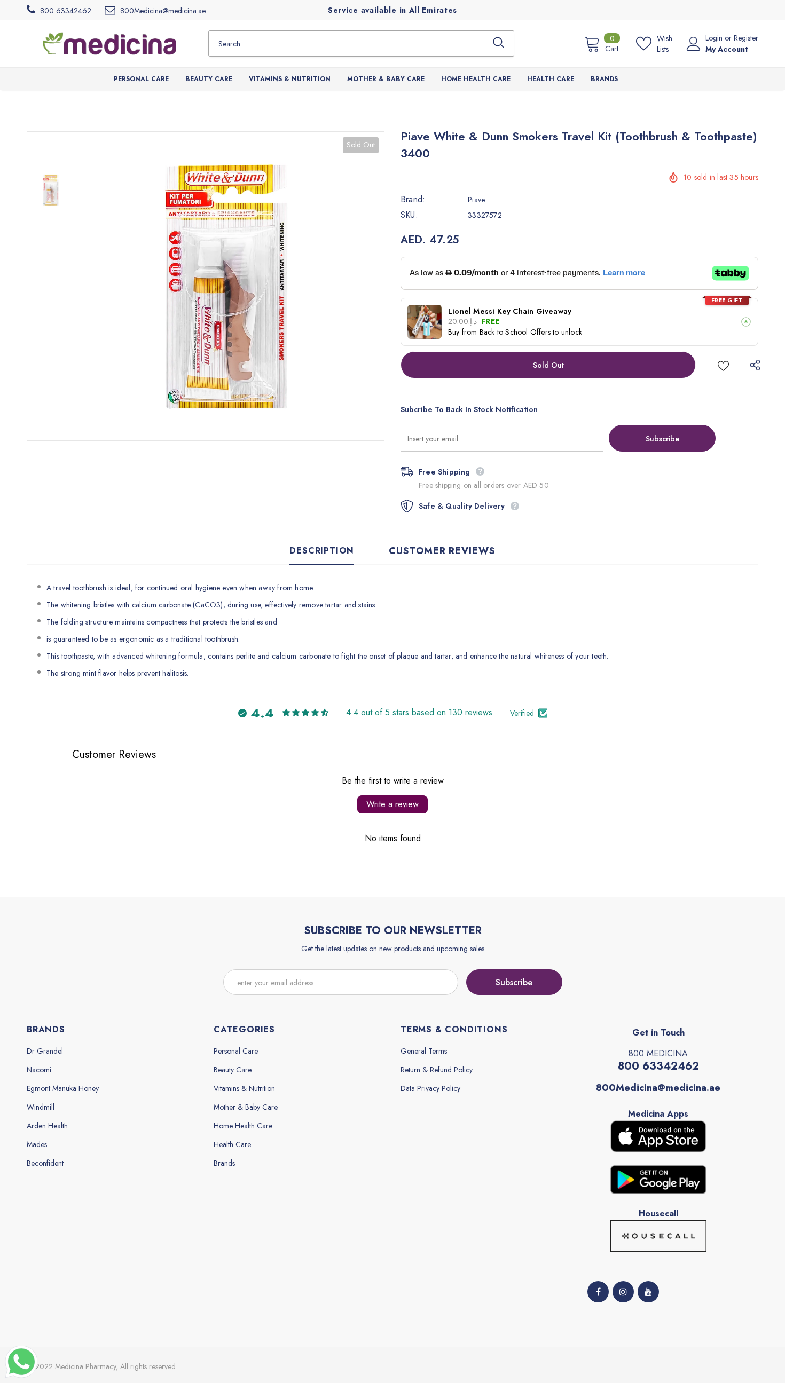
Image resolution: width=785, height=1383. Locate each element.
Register (746, 38)
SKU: (409, 215)
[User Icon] (693, 44)
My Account (726, 49)
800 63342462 (658, 1066)
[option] (230, 286)
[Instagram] (623, 1291)
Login (715, 38)
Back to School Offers (515, 332)
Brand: (413, 200)
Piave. (477, 199)
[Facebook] (598, 1291)
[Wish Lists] (723, 364)
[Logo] (109, 43)
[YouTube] (648, 1291)
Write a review (392, 804)
